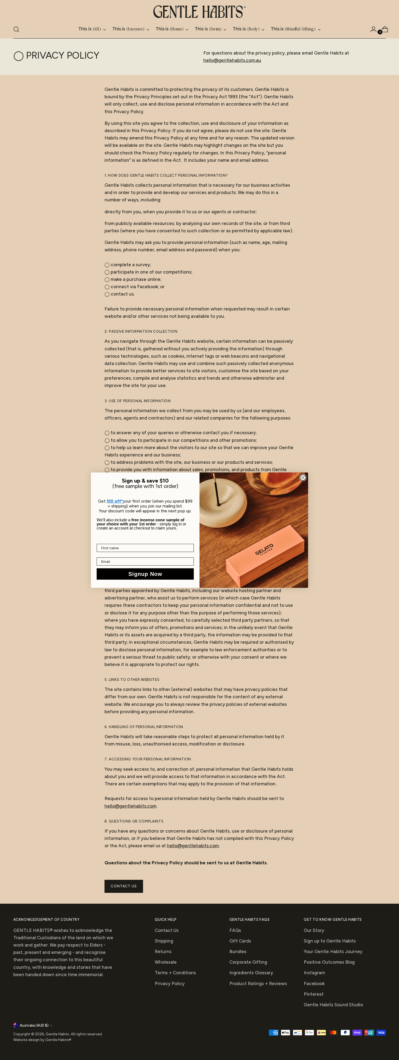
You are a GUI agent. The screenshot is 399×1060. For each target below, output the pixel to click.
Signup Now (145, 574)
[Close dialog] (303, 478)
